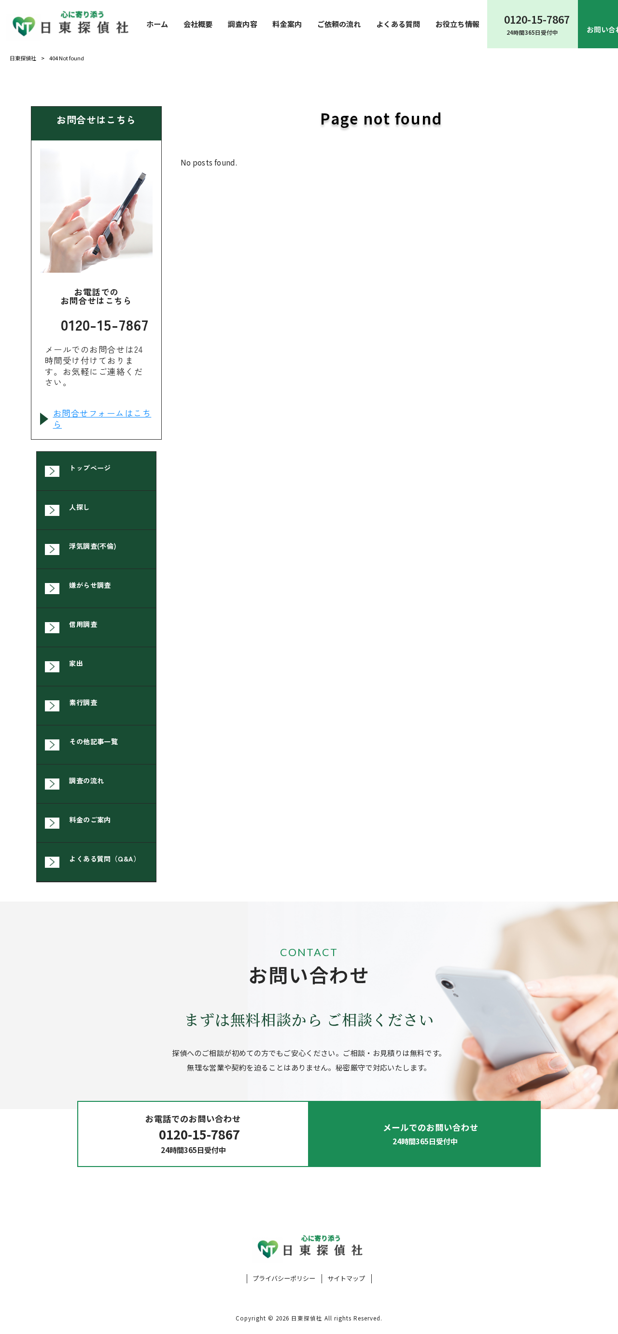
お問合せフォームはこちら (102, 419)
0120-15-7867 (105, 324)
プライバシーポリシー (284, 1278)
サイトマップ (346, 1278)
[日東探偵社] (69, 24)
